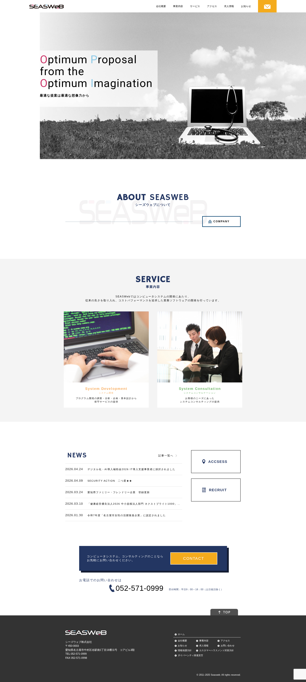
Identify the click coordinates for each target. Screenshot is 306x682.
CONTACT (194, 558)
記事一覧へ (165, 455)
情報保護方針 (185, 650)
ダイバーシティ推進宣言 (190, 655)
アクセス (212, 6)
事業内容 (178, 6)
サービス (195, 6)
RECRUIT (218, 490)
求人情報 (229, 6)
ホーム (181, 634)
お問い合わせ (227, 645)
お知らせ (246, 6)
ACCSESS (217, 462)
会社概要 (161, 6)
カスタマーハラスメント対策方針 (216, 650)
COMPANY (221, 221)
